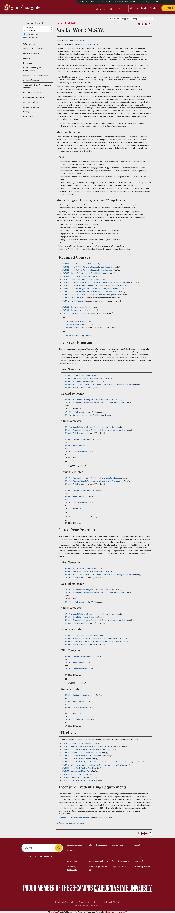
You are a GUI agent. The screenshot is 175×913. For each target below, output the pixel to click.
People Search (46, 856)
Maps (145, 2)
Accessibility (72, 861)
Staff (101, 2)
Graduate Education (31, 80)
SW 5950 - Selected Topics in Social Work (78, 780)
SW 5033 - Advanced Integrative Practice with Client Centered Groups (90, 291)
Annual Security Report (98, 861)
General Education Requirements (36, 75)
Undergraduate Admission (33, 97)
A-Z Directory (30, 856)
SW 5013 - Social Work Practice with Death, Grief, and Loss (85, 749)
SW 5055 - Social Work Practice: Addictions (79, 768)
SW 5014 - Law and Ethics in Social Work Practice (82, 752)
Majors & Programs (98, 845)
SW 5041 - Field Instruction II (74, 301)
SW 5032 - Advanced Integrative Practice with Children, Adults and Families (92, 288)
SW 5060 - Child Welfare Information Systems (80, 777)
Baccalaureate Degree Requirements (32, 69)
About (137, 845)
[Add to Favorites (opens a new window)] (142, 24)
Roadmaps (27, 63)
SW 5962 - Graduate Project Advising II (77, 310)
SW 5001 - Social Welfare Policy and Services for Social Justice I (87, 267)
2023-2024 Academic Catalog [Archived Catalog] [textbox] (122, 19)
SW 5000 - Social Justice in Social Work (77, 264)
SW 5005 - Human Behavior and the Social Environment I (85, 273)
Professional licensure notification (74, 817)
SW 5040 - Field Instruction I (73, 298)
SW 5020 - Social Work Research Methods (78, 276)
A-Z (140, 2)
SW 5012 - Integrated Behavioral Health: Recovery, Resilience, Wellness (91, 746)
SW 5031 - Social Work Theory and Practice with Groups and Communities (92, 285)
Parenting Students (142, 867)
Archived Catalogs (30, 102)
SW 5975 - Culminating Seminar (79, 335)
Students (83, 2)
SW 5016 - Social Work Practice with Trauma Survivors (84, 755)
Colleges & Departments (33, 48)
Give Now (71, 850)
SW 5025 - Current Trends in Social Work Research (82, 279)
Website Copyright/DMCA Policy (88, 905)
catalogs (54, 912)
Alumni (108, 2)
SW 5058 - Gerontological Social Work (77, 774)
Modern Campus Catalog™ (116, 912)
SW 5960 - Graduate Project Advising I (77, 307)
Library (132, 2)
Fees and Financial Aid (32, 92)
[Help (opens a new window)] (149, 24)
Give (112, 9)
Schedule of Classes (31, 107)
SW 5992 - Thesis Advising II (77, 324)
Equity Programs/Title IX (98, 868)
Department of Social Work (88, 44)
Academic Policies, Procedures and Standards (37, 86)
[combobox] (129, 18)
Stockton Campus (121, 2)
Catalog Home (29, 44)
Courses (26, 58)
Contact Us (139, 861)
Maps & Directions (119, 867)
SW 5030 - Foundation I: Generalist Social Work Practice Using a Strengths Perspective (97, 282)
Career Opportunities (120, 861)
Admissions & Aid (74, 845)
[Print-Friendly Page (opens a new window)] (146, 24)
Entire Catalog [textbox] (28, 27)
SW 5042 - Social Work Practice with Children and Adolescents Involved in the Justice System (99, 762)
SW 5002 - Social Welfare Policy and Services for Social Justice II (88, 270)
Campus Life (117, 845)
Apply (121, 9)
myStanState (99, 9)
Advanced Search (30, 37)
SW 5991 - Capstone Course (73, 313)
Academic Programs (31, 53)
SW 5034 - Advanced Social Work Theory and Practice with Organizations (91, 294)
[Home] (22, 8)
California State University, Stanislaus (72, 902)
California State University (123, 887)
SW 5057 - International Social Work (77, 771)
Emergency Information (72, 868)
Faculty (93, 2)
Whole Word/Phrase (32, 34)
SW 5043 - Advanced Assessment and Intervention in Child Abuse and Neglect (93, 765)
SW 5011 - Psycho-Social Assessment (77, 743)
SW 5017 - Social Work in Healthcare (77, 758)
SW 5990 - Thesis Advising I (77, 321)
